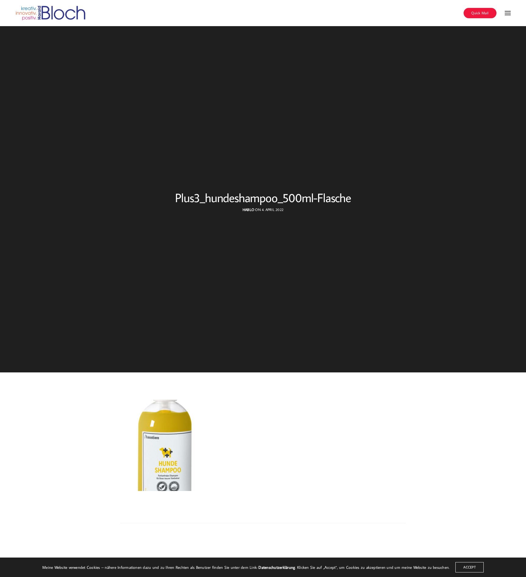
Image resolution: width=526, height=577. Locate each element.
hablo (248, 209)
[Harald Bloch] (50, 13)
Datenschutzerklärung (276, 567)
